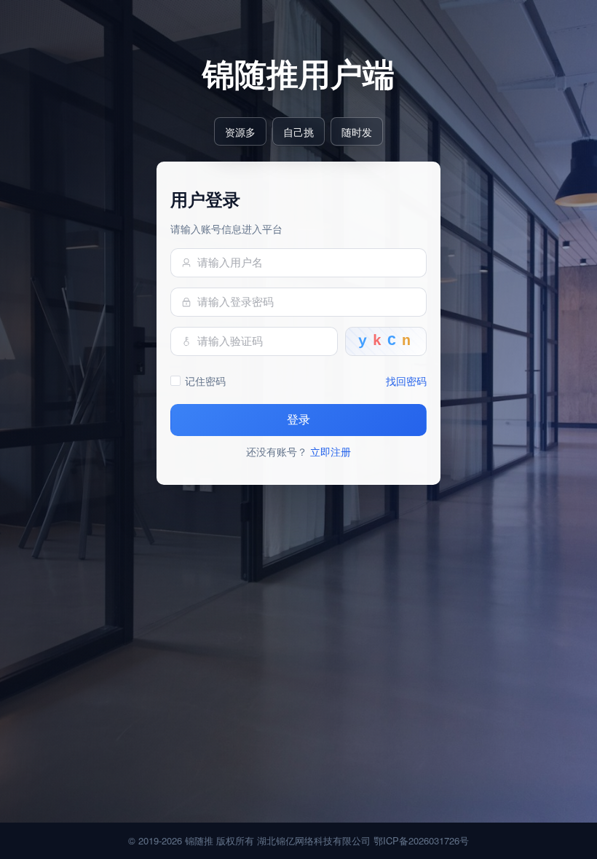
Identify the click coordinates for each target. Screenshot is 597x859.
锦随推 (199, 840)
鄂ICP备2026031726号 (421, 840)
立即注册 (330, 451)
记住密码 (205, 380)
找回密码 (406, 380)
